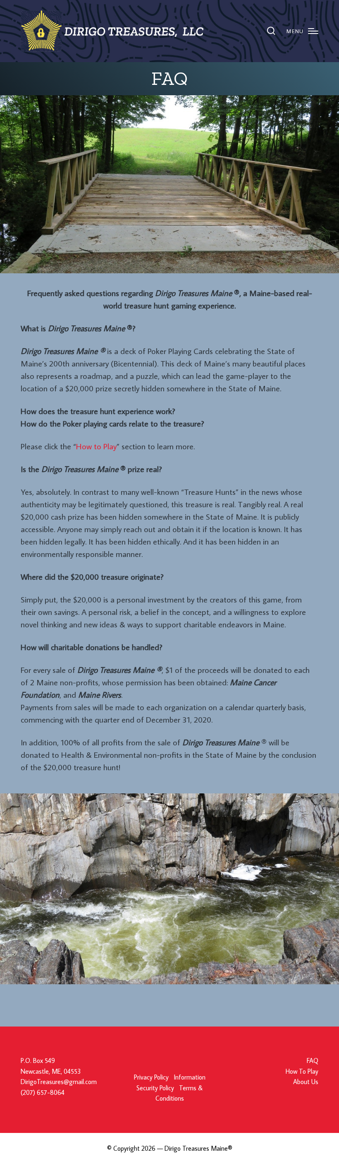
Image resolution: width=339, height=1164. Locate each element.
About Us (305, 1081)
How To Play (302, 1071)
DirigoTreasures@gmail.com (59, 1081)
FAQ (312, 1060)
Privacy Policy (151, 1077)
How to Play (96, 446)
